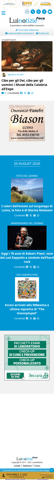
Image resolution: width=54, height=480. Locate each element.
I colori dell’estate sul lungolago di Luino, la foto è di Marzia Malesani (27, 208)
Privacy (37, 465)
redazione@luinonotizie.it (21, 33)
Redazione (27, 465)
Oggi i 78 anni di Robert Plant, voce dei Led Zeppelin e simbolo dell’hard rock (27, 257)
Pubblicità (43, 33)
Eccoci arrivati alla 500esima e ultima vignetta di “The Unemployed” (27, 309)
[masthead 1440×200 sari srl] (27, 6)
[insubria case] (27, 478)
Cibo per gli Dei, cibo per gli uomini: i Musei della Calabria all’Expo (24, 84)
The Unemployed (27, 274)
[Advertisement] (27, 424)
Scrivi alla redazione (28, 29)
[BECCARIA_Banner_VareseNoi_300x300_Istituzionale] (27, 379)
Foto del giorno (27, 176)
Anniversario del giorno (27, 223)
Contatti (17, 465)
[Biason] (27, 140)
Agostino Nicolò (15, 74)
